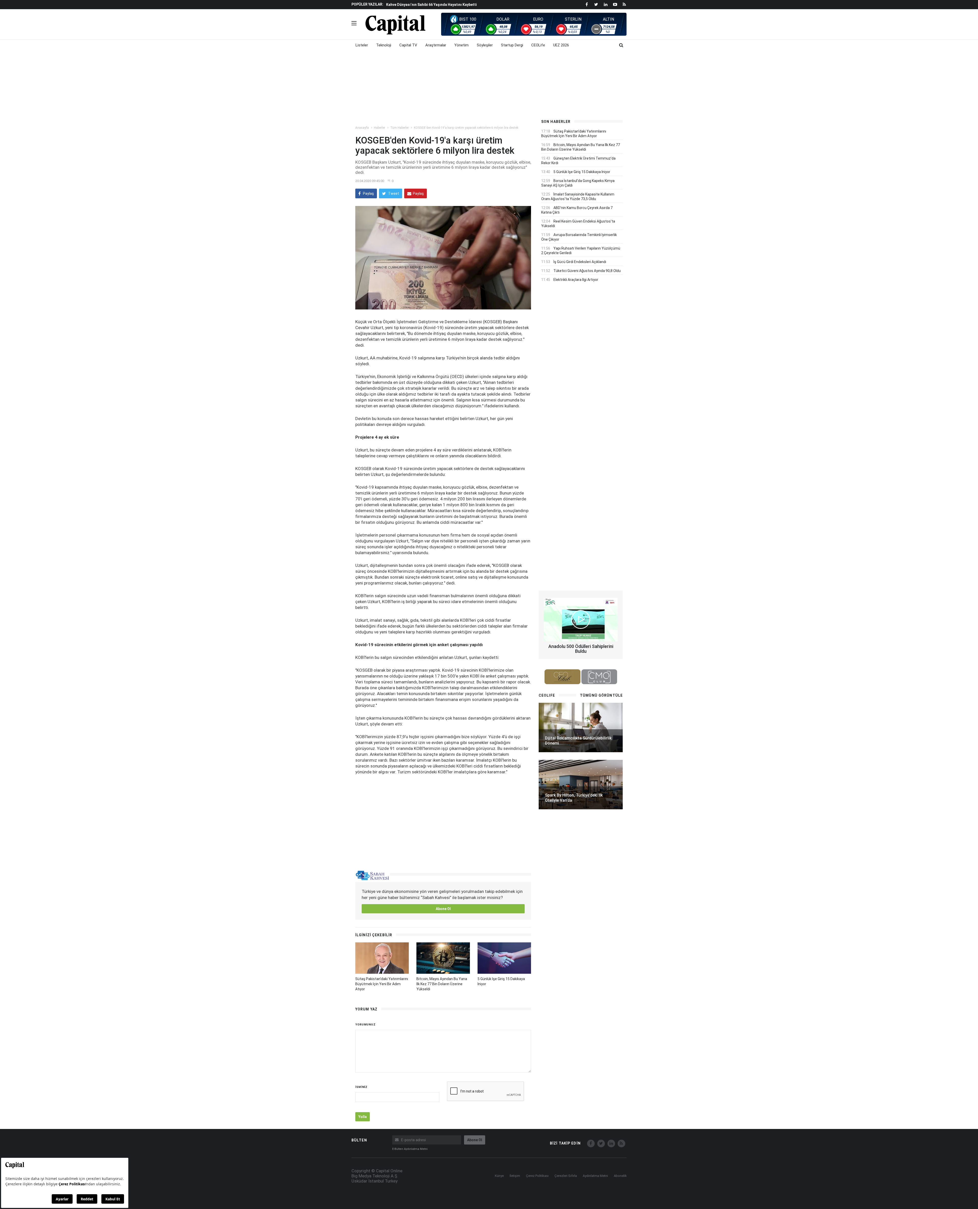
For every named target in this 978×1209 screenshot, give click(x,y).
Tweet (393, 193)
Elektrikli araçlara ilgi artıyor (575, 280)
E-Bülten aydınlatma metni (410, 1149)
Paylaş (368, 193)
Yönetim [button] (461, 45)
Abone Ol (443, 909)
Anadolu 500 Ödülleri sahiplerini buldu (580, 649)
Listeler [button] (362, 45)
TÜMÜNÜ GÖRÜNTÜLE (601, 695)
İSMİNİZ (361, 1087)
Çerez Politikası (537, 1176)
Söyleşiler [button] (485, 45)
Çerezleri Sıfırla (565, 1176)
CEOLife (538, 45)
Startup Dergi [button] (512, 45)
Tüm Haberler (399, 127)
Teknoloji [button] (383, 45)
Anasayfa (362, 127)
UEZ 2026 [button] (561, 45)
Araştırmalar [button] (435, 45)
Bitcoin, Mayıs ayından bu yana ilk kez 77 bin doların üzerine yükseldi (441, 984)
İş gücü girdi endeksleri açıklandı (579, 262)
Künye (499, 1176)
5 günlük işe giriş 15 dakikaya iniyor (581, 172)
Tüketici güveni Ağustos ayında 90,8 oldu (587, 271)
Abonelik (620, 1176)
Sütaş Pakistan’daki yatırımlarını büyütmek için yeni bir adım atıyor (381, 984)
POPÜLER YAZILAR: (367, 4)
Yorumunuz (365, 1024)
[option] (459, 4)
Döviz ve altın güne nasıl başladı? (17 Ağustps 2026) (430, 5)
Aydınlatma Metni (595, 1176)
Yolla (362, 1117)
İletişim (515, 1176)
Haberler (379, 127)
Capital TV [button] (408, 45)
